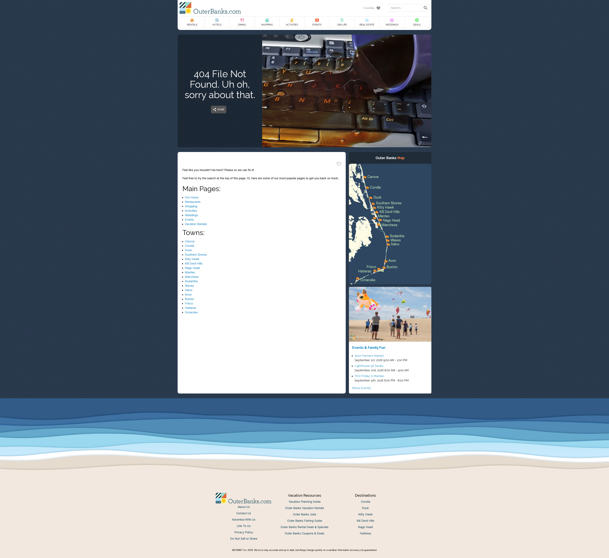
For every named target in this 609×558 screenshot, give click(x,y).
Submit (304, 328)
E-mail (273, 310)
